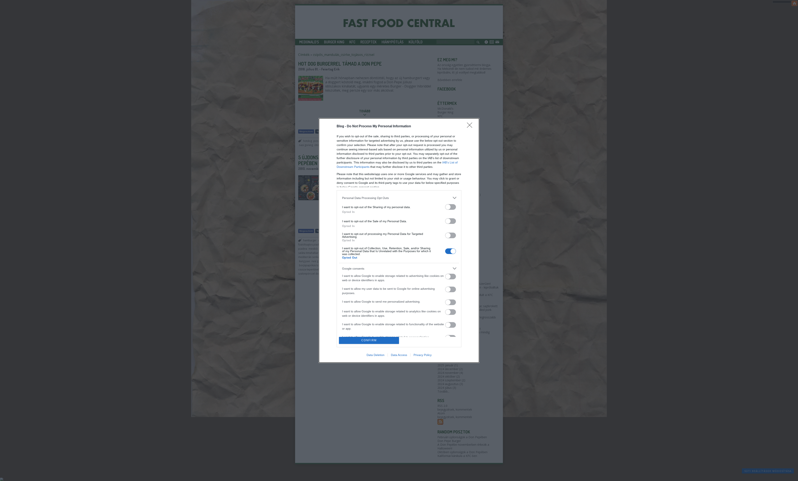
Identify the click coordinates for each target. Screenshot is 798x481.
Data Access (399, 355)
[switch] (450, 207)
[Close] (471, 126)
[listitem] (399, 198)
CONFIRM (369, 340)
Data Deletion (375, 355)
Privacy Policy (423, 355)
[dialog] (399, 240)
